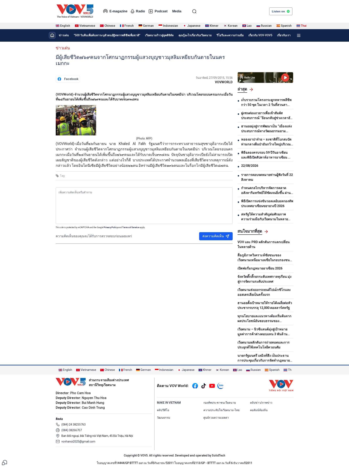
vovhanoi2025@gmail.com (78, 441)
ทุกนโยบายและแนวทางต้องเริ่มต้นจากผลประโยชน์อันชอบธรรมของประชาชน (264, 318)
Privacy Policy (111, 227)
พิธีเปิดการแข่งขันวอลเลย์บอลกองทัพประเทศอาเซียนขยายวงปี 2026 (267, 203)
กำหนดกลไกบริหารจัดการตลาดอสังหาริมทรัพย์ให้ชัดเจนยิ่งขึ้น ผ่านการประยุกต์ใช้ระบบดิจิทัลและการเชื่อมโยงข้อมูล (266, 190)
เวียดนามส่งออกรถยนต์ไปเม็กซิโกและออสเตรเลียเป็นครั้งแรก (264, 292)
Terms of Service (130, 227)
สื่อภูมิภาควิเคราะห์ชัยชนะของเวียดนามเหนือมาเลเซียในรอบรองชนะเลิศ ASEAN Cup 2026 (264, 258)
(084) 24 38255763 (73, 424)
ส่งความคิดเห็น (213, 236)
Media (176, 11)
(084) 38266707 (71, 430)
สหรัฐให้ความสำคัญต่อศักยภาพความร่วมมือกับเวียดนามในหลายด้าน (264, 217)
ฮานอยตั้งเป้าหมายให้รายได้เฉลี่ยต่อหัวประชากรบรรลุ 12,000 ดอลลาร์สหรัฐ (265, 305)
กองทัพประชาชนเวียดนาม (219, 402)
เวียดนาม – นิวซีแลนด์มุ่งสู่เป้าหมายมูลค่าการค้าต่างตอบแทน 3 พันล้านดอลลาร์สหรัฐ (262, 332)
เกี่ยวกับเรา (284, 35)
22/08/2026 (249, 166)
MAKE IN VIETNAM (169, 402)
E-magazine (118, 11)
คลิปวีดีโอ (163, 410)
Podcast (161, 11)
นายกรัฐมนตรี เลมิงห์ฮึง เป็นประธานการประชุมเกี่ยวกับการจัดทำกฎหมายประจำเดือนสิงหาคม (264, 358)
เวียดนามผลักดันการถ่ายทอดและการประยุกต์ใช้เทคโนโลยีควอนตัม (264, 344)
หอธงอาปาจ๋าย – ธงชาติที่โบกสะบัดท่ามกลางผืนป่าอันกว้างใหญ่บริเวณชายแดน (266, 142)
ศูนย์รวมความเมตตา (216, 417)
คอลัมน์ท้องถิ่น (259, 410)
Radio (140, 11)
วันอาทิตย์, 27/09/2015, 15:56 (214, 77)
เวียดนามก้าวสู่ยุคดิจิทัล (159, 35)
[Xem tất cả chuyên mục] (298, 35)
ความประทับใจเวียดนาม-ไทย (221, 410)
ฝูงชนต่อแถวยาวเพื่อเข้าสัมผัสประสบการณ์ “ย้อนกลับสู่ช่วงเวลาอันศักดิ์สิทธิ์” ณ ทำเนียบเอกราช (266, 115)
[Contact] (4, 462)
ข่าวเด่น (64, 35)
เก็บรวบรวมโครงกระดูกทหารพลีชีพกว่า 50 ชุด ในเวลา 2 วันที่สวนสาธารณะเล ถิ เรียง (266, 102)
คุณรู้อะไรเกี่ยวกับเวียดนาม (195, 35)
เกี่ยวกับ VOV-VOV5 (260, 35)
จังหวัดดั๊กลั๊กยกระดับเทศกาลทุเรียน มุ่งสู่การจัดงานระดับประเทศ (264, 279)
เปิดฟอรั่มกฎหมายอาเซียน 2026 (260, 268)
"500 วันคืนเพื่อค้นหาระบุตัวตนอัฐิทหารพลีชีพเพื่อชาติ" (107, 35)
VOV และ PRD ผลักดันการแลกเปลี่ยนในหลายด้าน (264, 244)
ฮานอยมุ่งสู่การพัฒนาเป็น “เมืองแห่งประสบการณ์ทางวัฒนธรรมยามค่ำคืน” (266, 129)
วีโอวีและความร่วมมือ (230, 35)
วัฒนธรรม (163, 417)
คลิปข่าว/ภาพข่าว (261, 402)
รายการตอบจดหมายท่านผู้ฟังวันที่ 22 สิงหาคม (267, 177)
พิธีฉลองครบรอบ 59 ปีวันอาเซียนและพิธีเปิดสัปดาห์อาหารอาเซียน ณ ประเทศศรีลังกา (266, 155)
